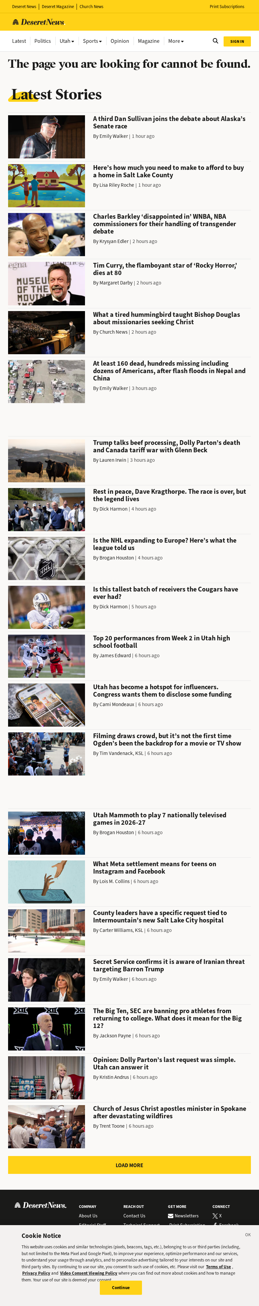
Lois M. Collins (114, 881)
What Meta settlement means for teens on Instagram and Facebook (154, 867)
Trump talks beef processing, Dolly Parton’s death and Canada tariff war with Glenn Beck (166, 446)
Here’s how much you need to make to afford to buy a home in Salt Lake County (168, 171)
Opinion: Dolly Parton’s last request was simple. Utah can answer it (164, 1063)
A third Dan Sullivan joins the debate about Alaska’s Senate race (169, 122)
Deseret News (24, 6)
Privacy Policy (36, 1273)
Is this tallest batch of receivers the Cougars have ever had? (165, 593)
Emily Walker (113, 136)
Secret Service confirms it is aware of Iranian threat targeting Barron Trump (169, 965)
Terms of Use (218, 1267)
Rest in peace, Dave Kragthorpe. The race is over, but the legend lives (169, 495)
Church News (91, 6)
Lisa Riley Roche (116, 185)
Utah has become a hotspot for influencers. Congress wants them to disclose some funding (162, 690)
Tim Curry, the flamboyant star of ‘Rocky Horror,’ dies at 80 (165, 269)
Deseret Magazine (58, 6)
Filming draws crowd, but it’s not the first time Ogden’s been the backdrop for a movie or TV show (167, 739)
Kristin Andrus (114, 1077)
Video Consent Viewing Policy (88, 1273)
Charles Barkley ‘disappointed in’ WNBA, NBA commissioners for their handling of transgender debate (164, 224)
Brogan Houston (116, 557)
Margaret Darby (116, 282)
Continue (121, 1287)
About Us (88, 1216)
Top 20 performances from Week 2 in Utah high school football (161, 642)
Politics (42, 40)
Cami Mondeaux (116, 704)
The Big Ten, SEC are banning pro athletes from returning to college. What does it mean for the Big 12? (167, 1018)
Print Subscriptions (227, 6)
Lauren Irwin (112, 460)
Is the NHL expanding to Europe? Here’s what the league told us (164, 544)
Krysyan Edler (113, 241)
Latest (19, 40)
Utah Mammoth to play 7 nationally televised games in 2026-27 (159, 819)
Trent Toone (112, 1126)
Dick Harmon (113, 509)
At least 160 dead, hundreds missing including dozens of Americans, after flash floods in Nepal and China (169, 371)
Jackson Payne (115, 1035)
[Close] (248, 1235)
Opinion (120, 40)
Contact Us (134, 1216)
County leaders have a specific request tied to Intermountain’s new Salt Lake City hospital (160, 916)
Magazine (149, 40)
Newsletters (187, 1216)
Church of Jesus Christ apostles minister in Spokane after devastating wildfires (169, 1112)
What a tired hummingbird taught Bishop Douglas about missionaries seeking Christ (166, 318)
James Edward (115, 655)
